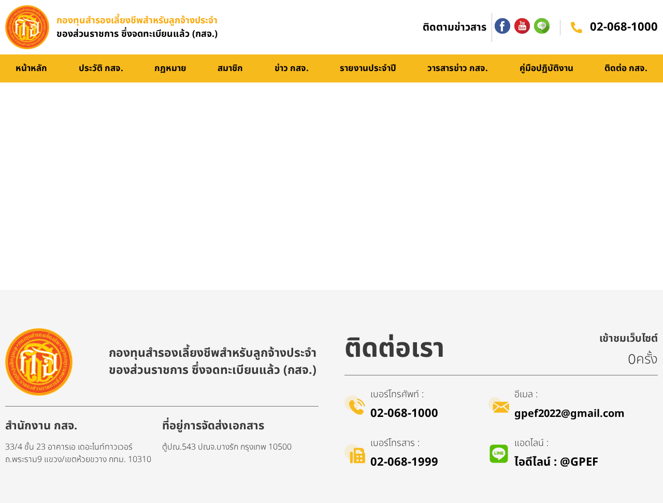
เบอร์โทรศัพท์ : (397, 394)
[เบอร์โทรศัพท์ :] (354, 405)
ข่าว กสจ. (292, 68)
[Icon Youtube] (522, 26)
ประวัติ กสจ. (101, 68)
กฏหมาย (170, 68)
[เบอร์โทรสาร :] (354, 453)
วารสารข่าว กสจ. (457, 68)
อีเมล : (526, 394)
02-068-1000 (624, 27)
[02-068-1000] (576, 27)
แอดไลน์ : (531, 443)
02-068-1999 (404, 462)
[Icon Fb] (502, 26)
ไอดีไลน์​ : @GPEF (556, 462)
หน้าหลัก (31, 68)
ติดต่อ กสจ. (625, 68)
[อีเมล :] (498, 405)
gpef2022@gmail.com (569, 414)
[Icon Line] (542, 26)
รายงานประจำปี (368, 68)
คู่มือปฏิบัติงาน (546, 68)
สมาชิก (230, 68)
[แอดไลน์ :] (498, 453)
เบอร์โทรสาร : (395, 443)
